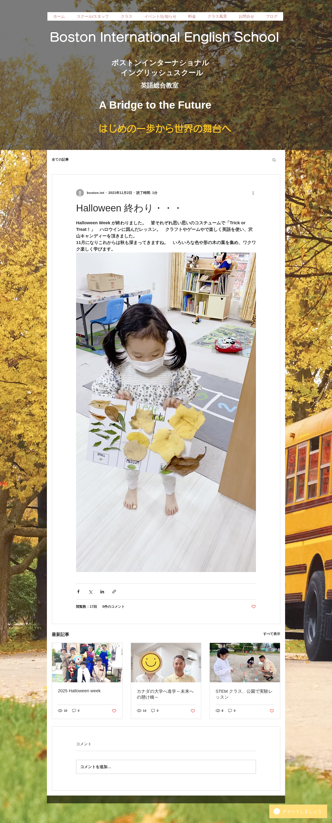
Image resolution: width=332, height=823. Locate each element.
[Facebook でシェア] (78, 591)
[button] (274, 160)
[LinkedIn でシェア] (102, 591)
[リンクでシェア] (114, 591)
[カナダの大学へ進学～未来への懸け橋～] (166, 662)
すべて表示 (271, 634)
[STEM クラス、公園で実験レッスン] (245, 662)
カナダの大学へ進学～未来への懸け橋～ (165, 694)
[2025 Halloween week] (87, 662)
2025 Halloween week (79, 690)
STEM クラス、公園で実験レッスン (244, 694)
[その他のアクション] (253, 193)
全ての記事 (60, 159)
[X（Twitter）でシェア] (90, 591)
